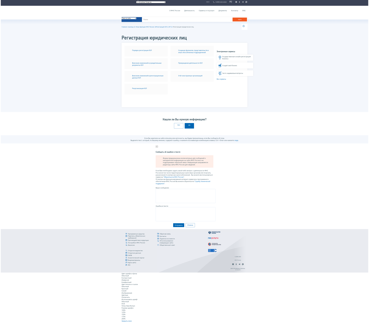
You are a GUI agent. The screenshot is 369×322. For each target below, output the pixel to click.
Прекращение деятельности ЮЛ (190, 63)
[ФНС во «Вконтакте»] (236, 2)
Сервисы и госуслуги (206, 11)
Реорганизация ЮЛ (139, 88)
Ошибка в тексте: (162, 206)
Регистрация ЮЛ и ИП (163, 27)
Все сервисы (221, 79)
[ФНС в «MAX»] (246, 2)
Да (189, 125)
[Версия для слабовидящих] (208, 2)
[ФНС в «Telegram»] (242, 2)
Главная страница (128, 27)
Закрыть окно (127, 321)
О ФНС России (174, 11)
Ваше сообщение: (162, 188)
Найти (239, 19)
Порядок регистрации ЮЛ (142, 50)
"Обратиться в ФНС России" (173, 177)
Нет (178, 125)
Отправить (179, 225)
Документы (223, 11)
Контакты (234, 11)
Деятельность (189, 11)
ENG (244, 11)
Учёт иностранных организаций (190, 76)
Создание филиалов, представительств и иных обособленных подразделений (193, 51)
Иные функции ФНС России (145, 27)
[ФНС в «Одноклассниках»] (239, 2)
